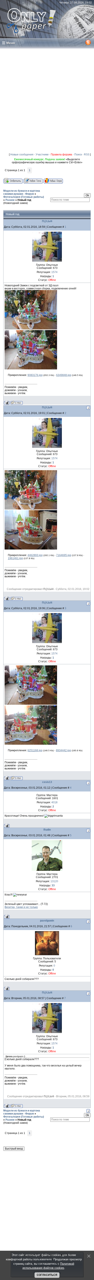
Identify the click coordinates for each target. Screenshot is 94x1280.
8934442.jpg (63, 750)
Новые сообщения (21, 154)
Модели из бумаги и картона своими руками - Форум (21, 192)
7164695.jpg (63, 555)
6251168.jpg (35, 750)
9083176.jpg (35, 375)
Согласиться (47, 1275)
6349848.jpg (63, 375)
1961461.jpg (15, 558)
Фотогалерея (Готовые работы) (23, 196)
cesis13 (47, 782)
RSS (86, 154)
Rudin (47, 829)
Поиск (78, 154)
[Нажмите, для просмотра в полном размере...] (31, 328)
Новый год (24, 200)
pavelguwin (47, 920)
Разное (10, 200)
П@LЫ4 (47, 221)
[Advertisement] (47, 99)
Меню (10, 43)
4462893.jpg (35, 555)
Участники (42, 154)
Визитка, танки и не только (21, 907)
